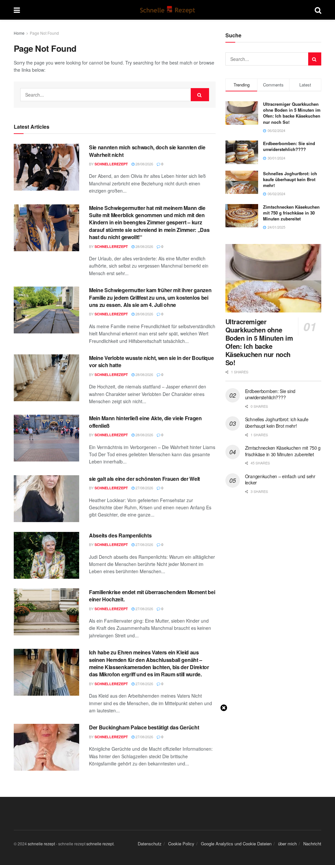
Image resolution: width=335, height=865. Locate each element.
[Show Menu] (17, 10)
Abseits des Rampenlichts (120, 535)
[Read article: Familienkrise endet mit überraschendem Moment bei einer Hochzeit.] (46, 612)
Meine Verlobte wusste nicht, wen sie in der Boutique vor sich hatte (151, 361)
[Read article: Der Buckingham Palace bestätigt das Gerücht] (46, 747)
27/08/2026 (143, 487)
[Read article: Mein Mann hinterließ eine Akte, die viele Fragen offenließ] (46, 438)
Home (19, 33)
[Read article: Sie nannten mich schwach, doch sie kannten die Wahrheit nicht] (46, 167)
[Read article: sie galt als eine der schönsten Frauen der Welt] (46, 498)
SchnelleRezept (111, 163)
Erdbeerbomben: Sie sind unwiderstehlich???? (289, 146)
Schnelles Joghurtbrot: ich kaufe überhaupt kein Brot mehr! (290, 179)
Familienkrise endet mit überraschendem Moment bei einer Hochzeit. (152, 595)
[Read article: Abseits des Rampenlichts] (46, 555)
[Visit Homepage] (167, 9)
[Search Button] (318, 10)
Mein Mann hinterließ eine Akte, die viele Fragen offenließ (145, 421)
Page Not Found (44, 33)
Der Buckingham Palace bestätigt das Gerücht (144, 727)
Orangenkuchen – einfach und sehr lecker (280, 479)
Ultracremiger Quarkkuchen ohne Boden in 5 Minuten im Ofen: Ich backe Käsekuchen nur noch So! (292, 113)
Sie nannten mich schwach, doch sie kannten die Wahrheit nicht (147, 150)
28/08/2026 (143, 163)
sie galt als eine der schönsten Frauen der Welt (144, 478)
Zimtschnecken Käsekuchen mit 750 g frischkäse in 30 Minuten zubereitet (291, 213)
